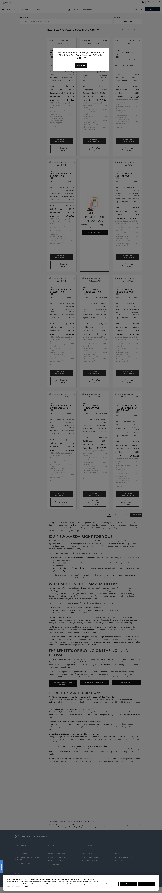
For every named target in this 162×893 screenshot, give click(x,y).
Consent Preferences (1, 866)
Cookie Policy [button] (71, 884)
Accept (146, 884)
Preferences (110, 884)
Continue (81, 65)
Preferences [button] (24, 886)
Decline (128, 884)
